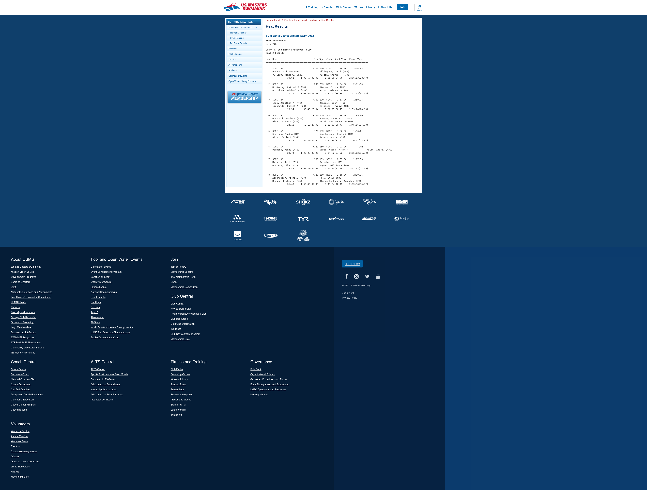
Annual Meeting (19, 436)
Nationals (233, 48)
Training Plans (178, 384)
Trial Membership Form (183, 276)
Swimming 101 (178, 404)
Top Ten (232, 59)
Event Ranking (237, 38)
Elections (16, 446)
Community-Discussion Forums (27, 347)
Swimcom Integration (182, 394)
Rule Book (255, 369)
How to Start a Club (181, 308)
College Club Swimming (23, 317)
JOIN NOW (352, 264)
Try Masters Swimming (23, 352)
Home (268, 20)
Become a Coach (20, 374)
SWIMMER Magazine (22, 337)
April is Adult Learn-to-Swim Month (109, 374)
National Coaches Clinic (23, 379)
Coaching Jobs (19, 409)
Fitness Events (98, 287)
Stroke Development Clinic (105, 337)
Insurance (176, 328)
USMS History (18, 302)
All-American (97, 317)
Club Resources (179, 318)
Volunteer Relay (19, 441)
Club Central (177, 303)
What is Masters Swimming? (26, 266)
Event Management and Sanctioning (269, 384)
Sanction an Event (100, 276)
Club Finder (343, 7)
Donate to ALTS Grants (23, 332)
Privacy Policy (349, 297)
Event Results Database (306, 20)
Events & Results (282, 20)
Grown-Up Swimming (22, 322)
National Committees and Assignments (31, 292)
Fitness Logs (177, 389)
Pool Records (235, 54)
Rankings (96, 302)
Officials (15, 456)
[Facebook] (346, 276)
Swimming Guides (180, 374)
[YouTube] (378, 276)
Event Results (98, 297)
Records (95, 307)
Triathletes (176, 414)
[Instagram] (356, 276)
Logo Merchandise (21, 327)
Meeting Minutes (259, 394)
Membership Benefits (182, 271)
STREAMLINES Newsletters (26, 342)
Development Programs (23, 276)
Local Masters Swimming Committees (31, 297)
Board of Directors (20, 281)
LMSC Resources (20, 466)
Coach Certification (21, 384)
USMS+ (175, 281)
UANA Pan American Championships (110, 332)
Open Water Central (101, 281)
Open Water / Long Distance (242, 81)
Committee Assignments (24, 451)
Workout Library (364, 7)
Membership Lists (180, 339)
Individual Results (238, 33)
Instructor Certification (102, 399)
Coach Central (18, 369)
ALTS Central (98, 369)
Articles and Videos (181, 399)
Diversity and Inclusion (23, 312)
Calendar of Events (237, 76)
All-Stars (232, 70)
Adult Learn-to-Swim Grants (105, 384)
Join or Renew (178, 266)
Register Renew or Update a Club (189, 313)
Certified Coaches (20, 389)
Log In (419, 10)
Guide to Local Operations (25, 461)
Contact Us (348, 292)
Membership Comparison (184, 287)
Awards (15, 471)
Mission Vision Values (22, 271)
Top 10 (94, 312)
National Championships (104, 292)
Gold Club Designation (183, 323)
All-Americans (235, 65)
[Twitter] (367, 276)
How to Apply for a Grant (104, 389)
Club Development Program (185, 333)
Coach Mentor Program (23, 404)
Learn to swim (178, 409)
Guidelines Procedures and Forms (268, 379)
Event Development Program (106, 271)
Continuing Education (22, 399)
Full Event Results (238, 43)
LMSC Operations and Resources (268, 389)
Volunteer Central (20, 431)
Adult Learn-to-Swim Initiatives (107, 394)
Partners (15, 307)
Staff (13, 287)
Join (402, 7)
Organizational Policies (262, 374)
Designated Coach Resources (27, 394)
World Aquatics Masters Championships (112, 327)
